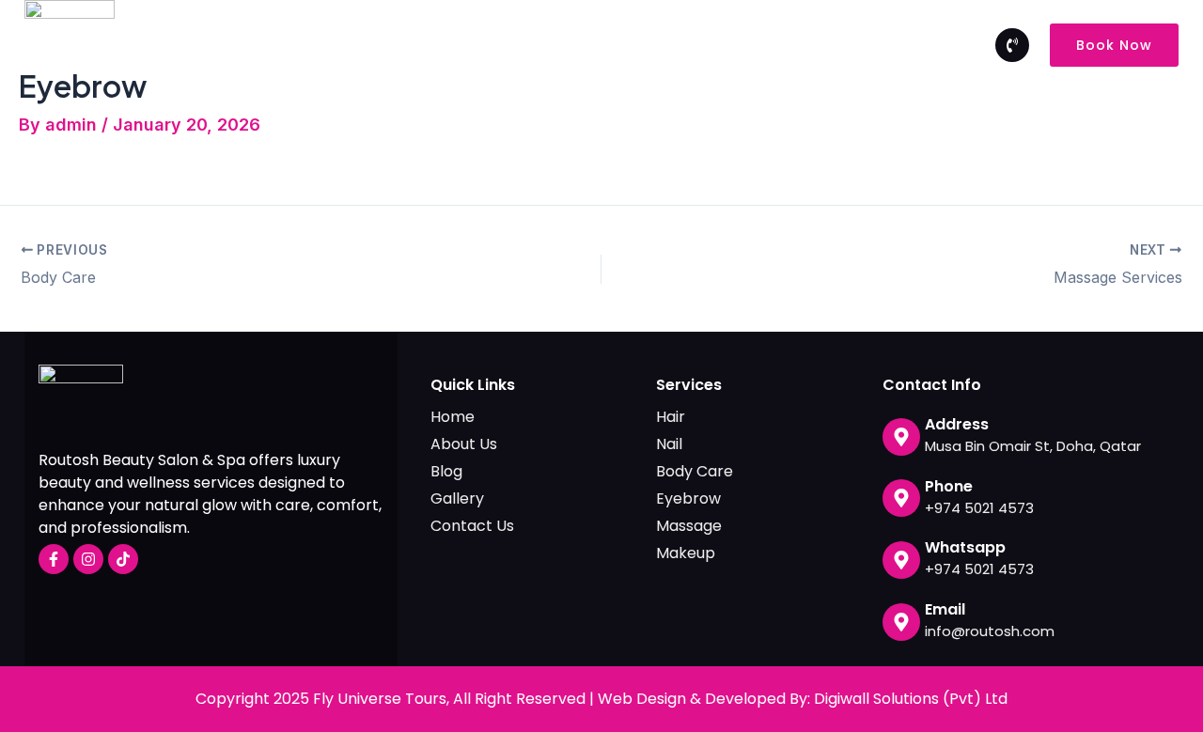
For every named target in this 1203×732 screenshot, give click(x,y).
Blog (812, 45)
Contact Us (899, 45)
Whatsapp (965, 547)
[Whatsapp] (901, 560)
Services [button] (536, 45)
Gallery (741, 45)
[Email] (901, 622)
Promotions (640, 45)
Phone (949, 486)
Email (945, 609)
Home (359, 45)
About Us (441, 45)
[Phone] (901, 498)
